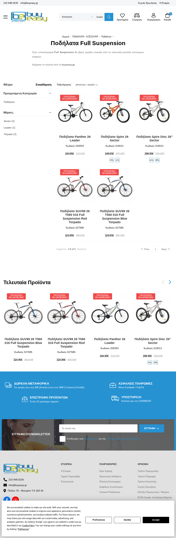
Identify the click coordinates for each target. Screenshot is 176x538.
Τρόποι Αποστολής (147, 481)
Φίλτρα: (8, 84)
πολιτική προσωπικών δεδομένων (123, 438)
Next (164, 249)
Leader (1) (9, 127)
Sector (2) (9, 121)
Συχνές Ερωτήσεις (147, 3)
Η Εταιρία (164, 3)
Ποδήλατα (106, 36)
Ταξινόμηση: (64, 84)
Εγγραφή (149, 428)
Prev (146, 249)
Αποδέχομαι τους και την (103, 438)
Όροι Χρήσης (105, 471)
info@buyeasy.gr (29, 3)
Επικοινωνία (67, 481)
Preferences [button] (23, 529)
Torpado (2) (10, 134)
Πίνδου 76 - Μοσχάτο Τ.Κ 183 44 (25, 490)
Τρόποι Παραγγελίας (148, 471)
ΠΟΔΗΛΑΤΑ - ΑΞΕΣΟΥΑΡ (85, 36)
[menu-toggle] (5, 17)
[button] (170, 282)
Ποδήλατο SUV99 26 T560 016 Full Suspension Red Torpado (75, 216)
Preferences (98, 520)
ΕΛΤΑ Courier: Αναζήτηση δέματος (155, 497)
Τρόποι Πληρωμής (147, 476)
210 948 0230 (10, 3)
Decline (127, 520)
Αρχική (65, 36)
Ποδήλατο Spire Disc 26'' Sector (154, 138)
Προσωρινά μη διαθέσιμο (69, 98)
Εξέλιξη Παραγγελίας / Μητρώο (153, 492)
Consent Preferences (109, 492)
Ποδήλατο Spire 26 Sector (114, 138)
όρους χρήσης (91, 438)
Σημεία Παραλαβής (70, 476)
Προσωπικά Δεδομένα (110, 476)
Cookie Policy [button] (28, 525)
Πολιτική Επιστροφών (110, 481)
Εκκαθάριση (44, 84)
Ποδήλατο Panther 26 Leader (75, 138)
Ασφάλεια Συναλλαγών (111, 487)
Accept (156, 520)
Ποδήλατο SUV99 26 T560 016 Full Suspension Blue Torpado (114, 216)
